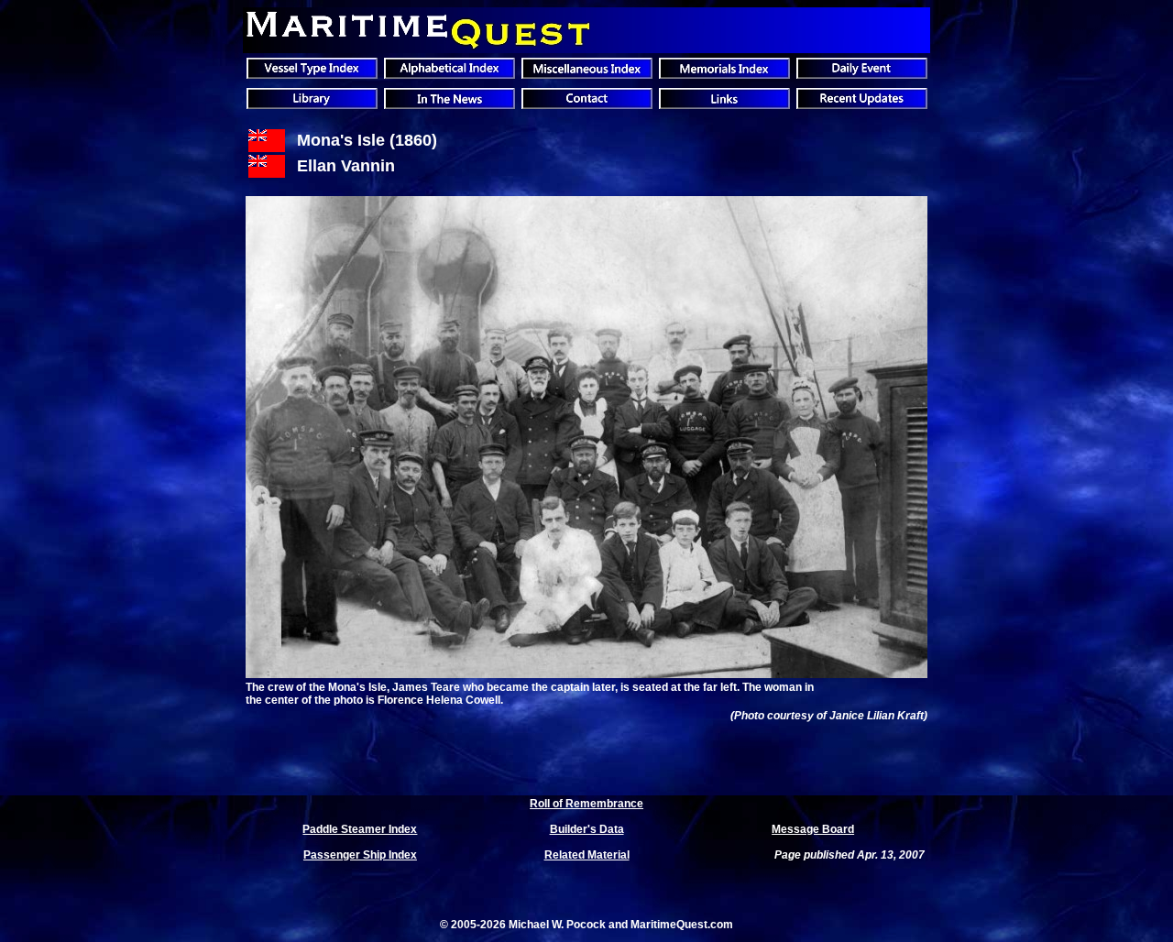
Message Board (813, 829)
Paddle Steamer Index (359, 829)
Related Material (587, 855)
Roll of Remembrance (586, 803)
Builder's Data (587, 829)
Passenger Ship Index (360, 855)
